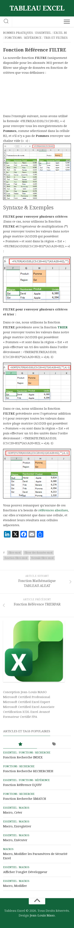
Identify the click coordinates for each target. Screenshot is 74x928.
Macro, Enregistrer (17, 826)
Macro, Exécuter (15, 840)
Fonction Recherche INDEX (23, 757)
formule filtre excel (42, 558)
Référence (33, 38)
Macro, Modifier (15, 886)
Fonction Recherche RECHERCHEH (28, 771)
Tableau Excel (37, 8)
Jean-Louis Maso (42, 915)
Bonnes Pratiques (18, 33)
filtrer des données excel (38, 552)
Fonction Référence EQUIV (22, 785)
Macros (24, 807)
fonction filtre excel (16, 558)
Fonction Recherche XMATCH (24, 799)
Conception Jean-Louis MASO (25, 692)
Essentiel (43, 33)
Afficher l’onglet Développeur (25, 872)
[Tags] (54, 744)
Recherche (42, 752)
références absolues (53, 510)
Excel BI (60, 33)
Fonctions (13, 38)
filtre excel (14, 552)
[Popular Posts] (20, 744)
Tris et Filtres (56, 38)
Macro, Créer (12, 812)
